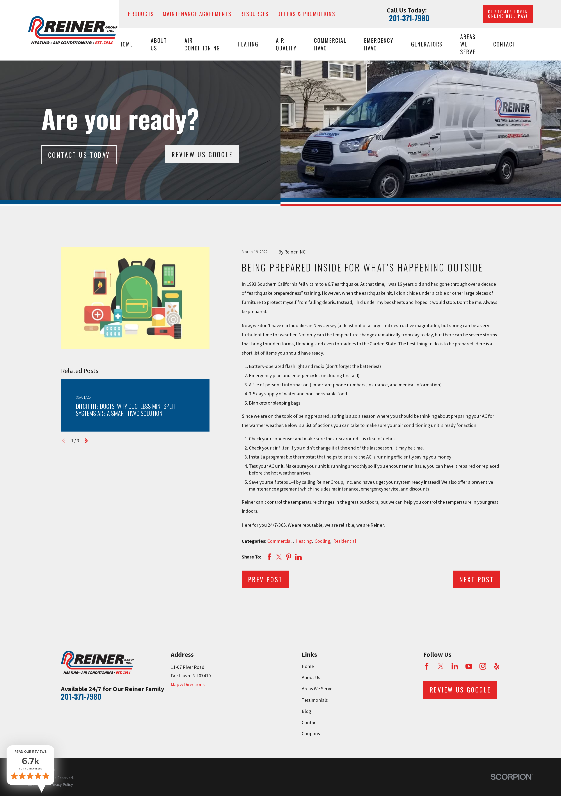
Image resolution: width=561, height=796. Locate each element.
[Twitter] (440, 666)
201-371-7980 (409, 18)
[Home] (72, 30)
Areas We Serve (317, 688)
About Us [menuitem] (159, 44)
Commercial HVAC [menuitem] (330, 44)
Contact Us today (79, 154)
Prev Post (265, 579)
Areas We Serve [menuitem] (468, 44)
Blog (306, 711)
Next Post (476, 579)
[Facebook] (426, 666)
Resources (254, 14)
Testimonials (315, 700)
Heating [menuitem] (248, 44)
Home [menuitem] (126, 44)
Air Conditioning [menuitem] (202, 44)
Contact (310, 722)
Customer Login (508, 14)
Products (141, 14)
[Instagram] (482, 666)
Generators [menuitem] (427, 44)
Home (308, 666)
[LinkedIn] (454, 666)
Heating (304, 541)
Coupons (311, 733)
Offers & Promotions (306, 14)
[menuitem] (61, 784)
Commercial (280, 541)
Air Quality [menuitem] (286, 44)
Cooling (322, 541)
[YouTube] (468, 666)
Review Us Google (202, 154)
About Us (311, 677)
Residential (344, 541)
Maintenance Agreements (197, 14)
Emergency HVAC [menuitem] (379, 44)
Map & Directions (188, 684)
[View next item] (86, 440)
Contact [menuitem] (504, 44)
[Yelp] (496, 666)
